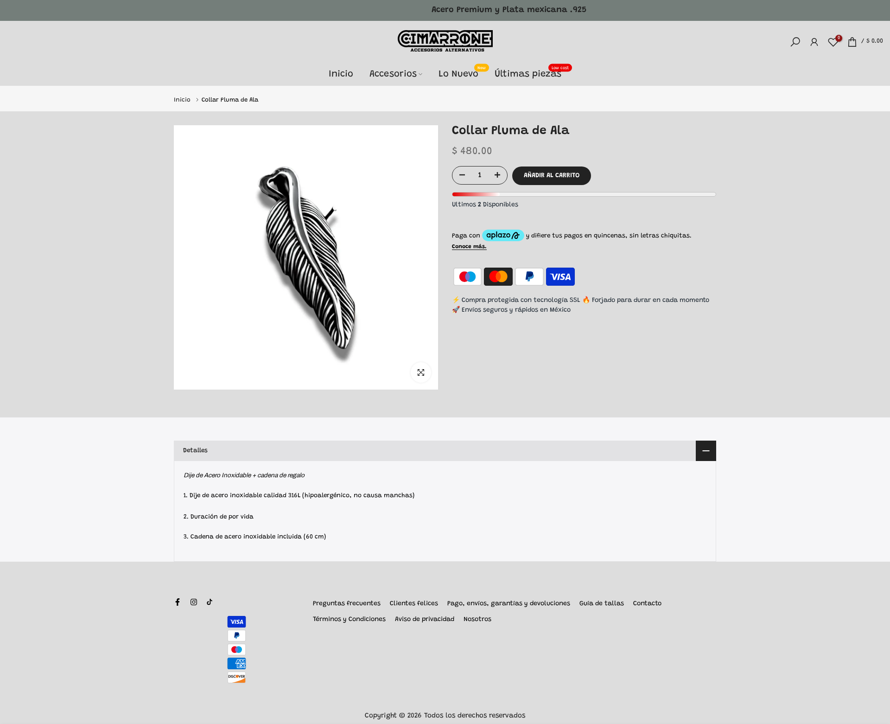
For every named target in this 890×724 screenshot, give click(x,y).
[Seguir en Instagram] (194, 602)
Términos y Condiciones (349, 619)
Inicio (341, 74)
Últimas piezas (532, 73)
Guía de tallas (601, 604)
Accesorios (393, 74)
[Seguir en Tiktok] (209, 602)
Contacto (647, 604)
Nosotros (477, 619)
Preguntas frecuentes (347, 604)
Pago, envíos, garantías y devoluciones (508, 604)
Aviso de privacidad (424, 619)
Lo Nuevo (462, 73)
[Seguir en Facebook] (177, 602)
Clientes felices (414, 604)
